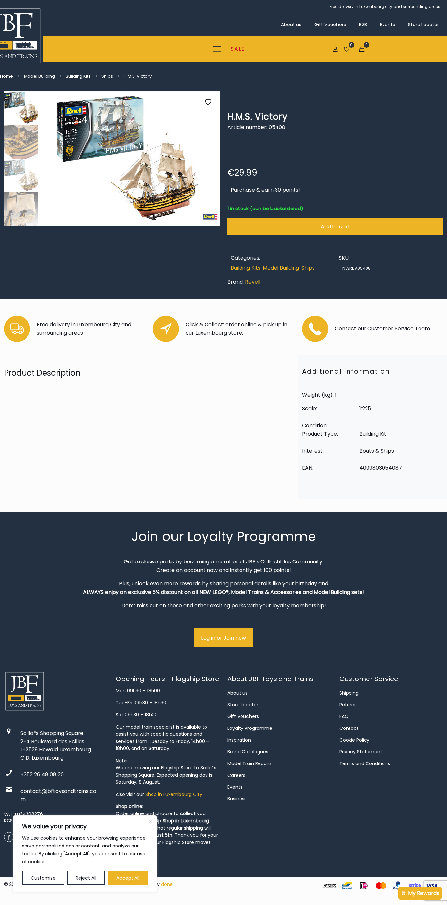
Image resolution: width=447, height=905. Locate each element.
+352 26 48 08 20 (42, 774)
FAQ (344, 716)
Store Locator (242, 704)
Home (6, 76)
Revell (252, 282)
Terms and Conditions (364, 763)
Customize (43, 878)
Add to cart (335, 226)
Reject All (86, 878)
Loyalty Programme (249, 728)
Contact (349, 728)
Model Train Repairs (249, 763)
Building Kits (78, 76)
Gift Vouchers (243, 716)
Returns (348, 704)
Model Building (39, 76)
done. (167, 884)
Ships (107, 76)
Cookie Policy (354, 740)
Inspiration (239, 740)
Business (237, 799)
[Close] (150, 821)
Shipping (349, 693)
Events (234, 787)
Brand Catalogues (247, 751)
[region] (85, 853)
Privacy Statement (360, 751)
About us (237, 693)
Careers (236, 775)
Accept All (127, 878)
